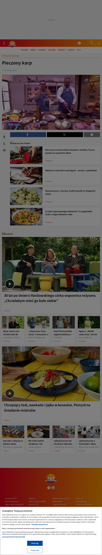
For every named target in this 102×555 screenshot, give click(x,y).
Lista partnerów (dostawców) (13, 537)
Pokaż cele (35, 550)
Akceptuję (35, 543)
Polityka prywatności (40, 524)
